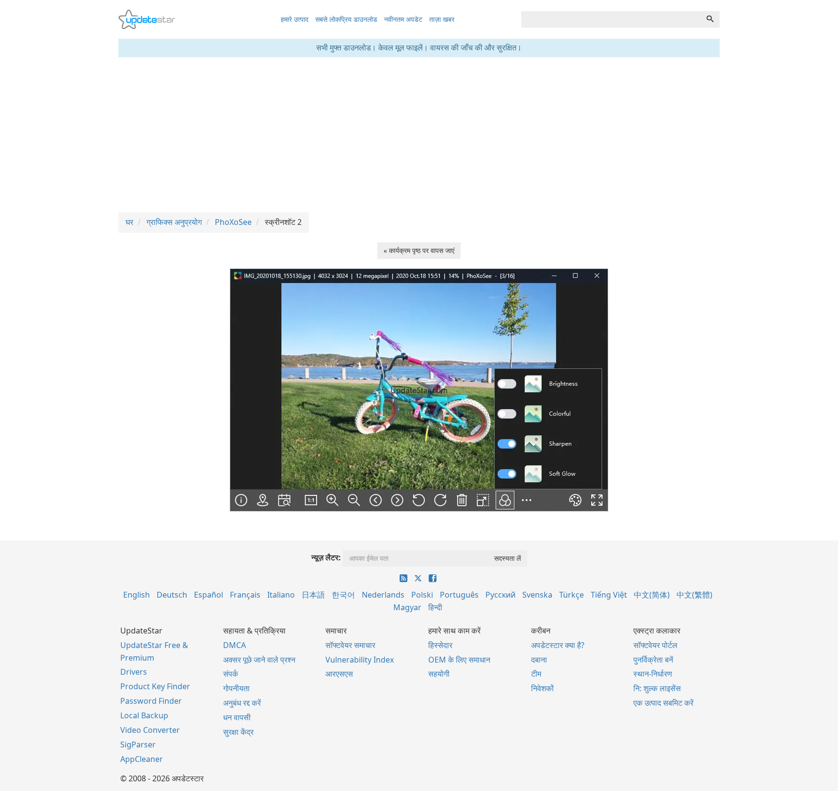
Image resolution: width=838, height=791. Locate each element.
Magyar (407, 607)
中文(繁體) (694, 594)
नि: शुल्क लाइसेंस (657, 688)
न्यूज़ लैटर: (326, 557)
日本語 (313, 594)
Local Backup (144, 715)
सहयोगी (439, 673)
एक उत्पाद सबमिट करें (663, 702)
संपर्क (230, 673)
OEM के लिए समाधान (459, 659)
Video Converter (150, 730)
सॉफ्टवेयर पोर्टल (655, 645)
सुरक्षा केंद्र (238, 732)
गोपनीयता (236, 688)
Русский (500, 594)
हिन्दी (435, 607)
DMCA (234, 645)
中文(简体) (652, 594)
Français (245, 594)
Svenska (537, 594)
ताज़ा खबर (441, 19)
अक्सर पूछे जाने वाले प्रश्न (259, 659)
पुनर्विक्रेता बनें (653, 659)
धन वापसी (237, 717)
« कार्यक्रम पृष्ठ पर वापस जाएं (419, 250)
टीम (536, 673)
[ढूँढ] (710, 19)
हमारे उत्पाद (294, 19)
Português (459, 594)
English (136, 594)
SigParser (138, 744)
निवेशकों (542, 688)
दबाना (539, 659)
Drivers (133, 671)
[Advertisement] (419, 135)
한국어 (343, 594)
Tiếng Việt (609, 594)
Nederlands (383, 594)
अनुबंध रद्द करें (242, 702)
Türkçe (571, 594)
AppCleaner (141, 759)
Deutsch (172, 594)
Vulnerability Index (359, 659)
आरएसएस (339, 673)
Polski (422, 594)
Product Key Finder (155, 686)
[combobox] (611, 19)
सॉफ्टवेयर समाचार (350, 645)
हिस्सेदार (440, 645)
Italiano (281, 594)
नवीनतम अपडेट (403, 19)
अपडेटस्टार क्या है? (557, 645)
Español (208, 594)
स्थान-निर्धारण (652, 673)
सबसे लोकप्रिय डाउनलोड (346, 19)
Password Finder (151, 701)
